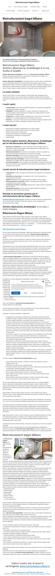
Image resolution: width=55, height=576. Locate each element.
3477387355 (11, 61)
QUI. (38, 61)
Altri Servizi (35, 10)
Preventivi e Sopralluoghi (24, 10)
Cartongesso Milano (35, 6)
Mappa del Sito (45, 10)
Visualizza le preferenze (37, 293)
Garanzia (45, 6)
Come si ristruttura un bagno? (21, 6)
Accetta (16, 293)
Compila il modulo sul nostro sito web (13, 199)
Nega (25, 293)
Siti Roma (48, 574)
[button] (43, 281)
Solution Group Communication (37, 574)
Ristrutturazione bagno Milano (14, 229)
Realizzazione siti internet (23, 574)
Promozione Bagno (10, 10)
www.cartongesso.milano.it (35, 566)
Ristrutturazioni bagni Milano (27, 2)
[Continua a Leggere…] (27, 225)
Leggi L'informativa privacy (18, 572)
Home (9, 6)
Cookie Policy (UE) (30, 572)
